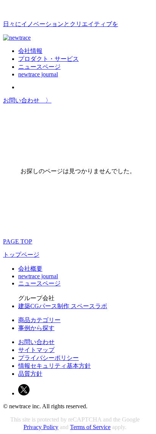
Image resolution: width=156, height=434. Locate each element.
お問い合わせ (36, 342)
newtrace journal (38, 74)
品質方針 (30, 373)
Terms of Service (90, 427)
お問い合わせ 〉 (27, 100)
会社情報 (30, 51)
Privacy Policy (40, 427)
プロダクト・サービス (48, 59)
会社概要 (30, 268)
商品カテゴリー (39, 320)
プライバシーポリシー (48, 358)
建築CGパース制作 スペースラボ (62, 306)
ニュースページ (39, 67)
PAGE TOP (17, 241)
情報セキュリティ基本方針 (54, 366)
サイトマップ (36, 350)
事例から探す (36, 328)
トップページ (21, 254)
